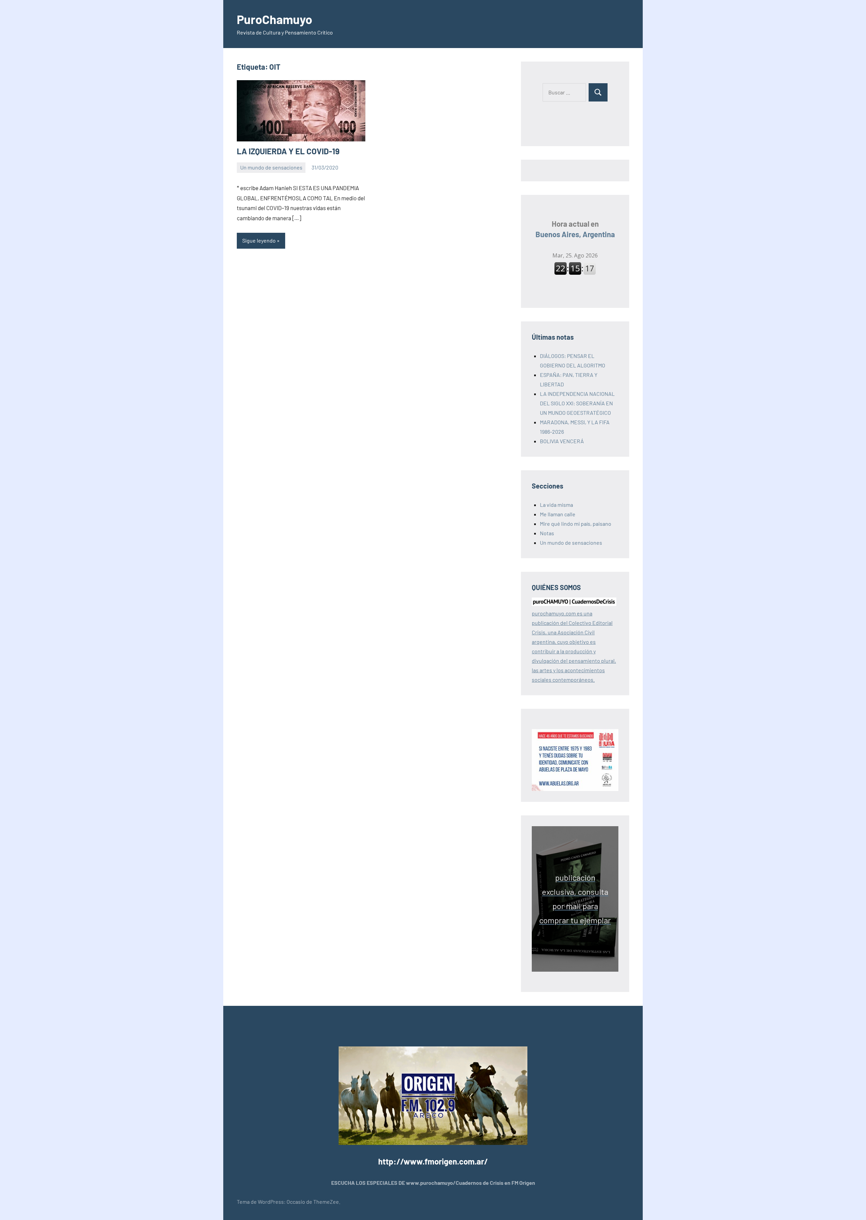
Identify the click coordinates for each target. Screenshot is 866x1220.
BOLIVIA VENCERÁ (562, 441)
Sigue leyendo (259, 240)
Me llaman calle (557, 514)
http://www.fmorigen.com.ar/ (433, 1161)
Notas (547, 533)
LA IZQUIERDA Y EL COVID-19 (288, 151)
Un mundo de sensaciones (271, 167)
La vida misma (556, 504)
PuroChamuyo (274, 19)
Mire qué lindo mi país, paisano (575, 523)
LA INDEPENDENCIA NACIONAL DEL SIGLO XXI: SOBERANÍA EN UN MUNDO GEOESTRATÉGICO (577, 403)
